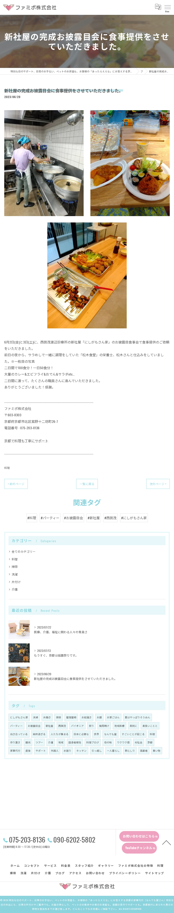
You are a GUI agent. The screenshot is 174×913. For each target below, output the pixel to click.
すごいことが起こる (133, 734)
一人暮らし (113, 750)
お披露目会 (34, 725)
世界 (96, 734)
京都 (150, 742)
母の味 (108, 742)
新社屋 (49, 725)
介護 (15, 589)
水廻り (67, 750)
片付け (16, 582)
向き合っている (19, 734)
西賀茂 (62, 725)
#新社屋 (94, 517)
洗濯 (15, 574)
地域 (60, 742)
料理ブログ (92, 742)
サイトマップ (154, 873)
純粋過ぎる (39, 734)
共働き (47, 717)
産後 (28, 750)
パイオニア (77, 725)
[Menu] (167, 6)
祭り (91, 725)
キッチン (81, 750)
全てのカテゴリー (23, 551)
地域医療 (119, 725)
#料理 (31, 517)
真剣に (133, 725)
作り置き (15, 742)
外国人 (55, 750)
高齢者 (144, 750)
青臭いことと (150, 725)
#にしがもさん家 (134, 517)
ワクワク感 (123, 742)
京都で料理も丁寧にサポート (26, 440)
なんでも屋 (110, 734)
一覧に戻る (87, 484)
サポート (41, 750)
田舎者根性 (75, 742)
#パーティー (50, 517)
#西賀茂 (110, 517)
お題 (99, 717)
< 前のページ (16, 484)
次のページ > (158, 484)
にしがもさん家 (19, 717)
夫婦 (35, 717)
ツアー (39, 742)
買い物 (156, 750)
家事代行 (15, 750)
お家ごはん (113, 717)
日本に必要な (81, 734)
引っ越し (97, 750)
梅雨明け (104, 725)
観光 (28, 742)
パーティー (16, 725)
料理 (7, 468)
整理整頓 (71, 717)
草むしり (130, 750)
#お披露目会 (73, 517)
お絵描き (86, 717)
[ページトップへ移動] (166, 842)
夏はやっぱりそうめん (137, 717)
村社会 (138, 742)
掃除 (15, 566)
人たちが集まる (60, 734)
